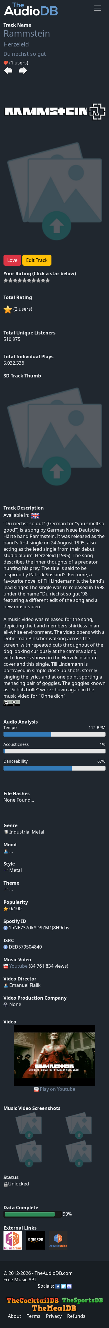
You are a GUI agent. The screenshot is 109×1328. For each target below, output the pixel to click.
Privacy (54, 1316)
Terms (33, 1316)
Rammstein (26, 33)
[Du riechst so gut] (54, 1055)
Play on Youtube (57, 1089)
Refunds (76, 1316)
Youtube (18, 966)
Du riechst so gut (24, 53)
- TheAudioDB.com (52, 1273)
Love (12, 260)
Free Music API (19, 1279)
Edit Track (37, 260)
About (14, 1316)
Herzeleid (16, 44)
